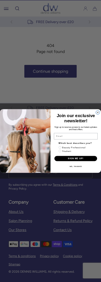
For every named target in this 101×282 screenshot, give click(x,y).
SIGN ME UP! (76, 158)
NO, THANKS (76, 166)
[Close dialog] (98, 113)
